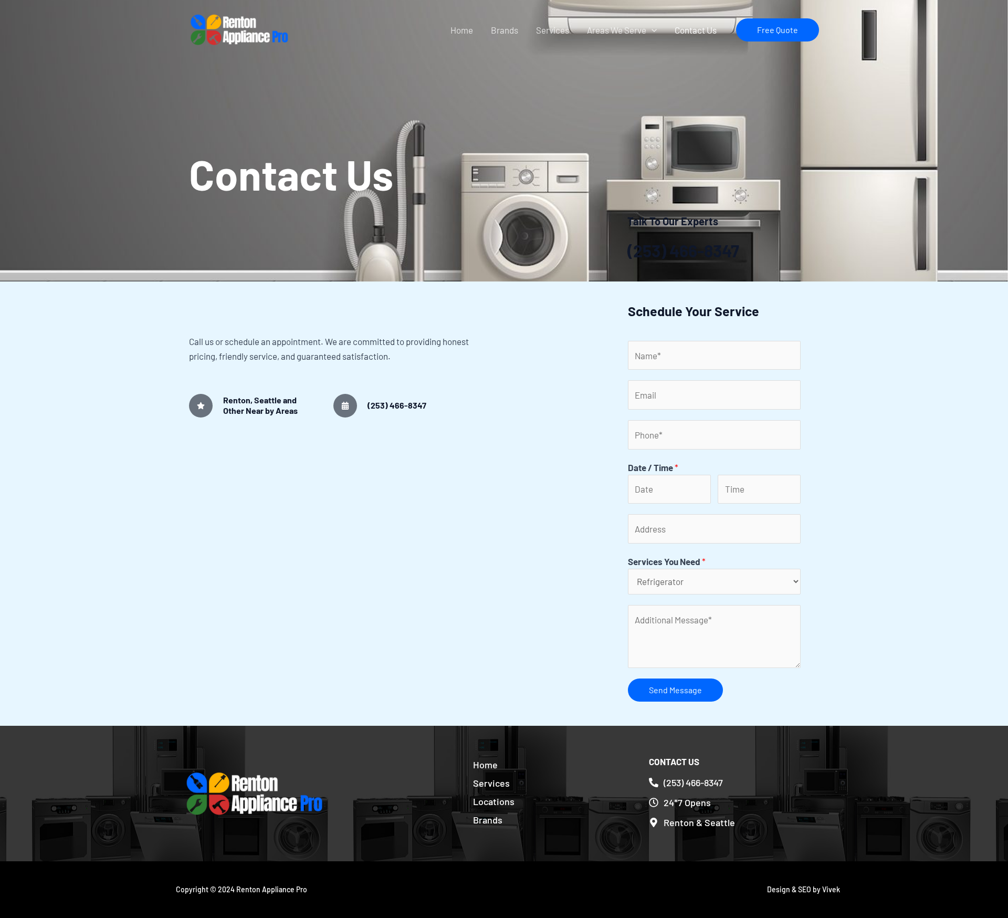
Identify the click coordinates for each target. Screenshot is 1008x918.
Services (552, 30)
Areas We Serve (616, 30)
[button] (651, 30)
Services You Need (667, 561)
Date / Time (653, 467)
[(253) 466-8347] (345, 406)
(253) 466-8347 (683, 250)
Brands (504, 30)
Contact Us (696, 30)
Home (461, 30)
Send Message (675, 690)
